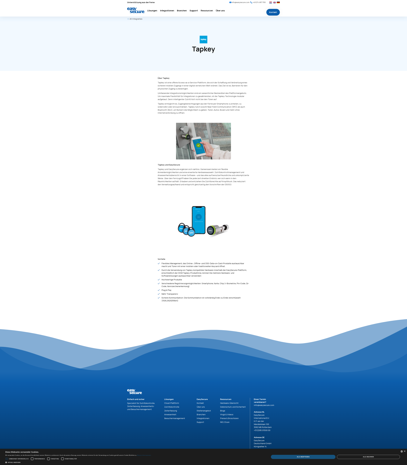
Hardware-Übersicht (229, 403)
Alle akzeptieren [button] (303, 457)
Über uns (201, 407)
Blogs (222, 410)
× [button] (404, 451)
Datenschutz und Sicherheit (233, 407)
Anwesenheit (170, 414)
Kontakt (273, 12)
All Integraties (136, 19)
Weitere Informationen (144, 455)
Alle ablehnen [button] (368, 457)
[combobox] (402, 451)
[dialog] (203, 457)
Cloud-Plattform (171, 403)
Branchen (201, 414)
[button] (152, 10)
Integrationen (203, 418)
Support (200, 422)
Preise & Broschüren (229, 418)
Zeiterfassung (170, 410)
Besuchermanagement (174, 418)
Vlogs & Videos (226, 414)
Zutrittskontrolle (171, 407)
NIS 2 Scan (224, 422)
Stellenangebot (204, 410)
